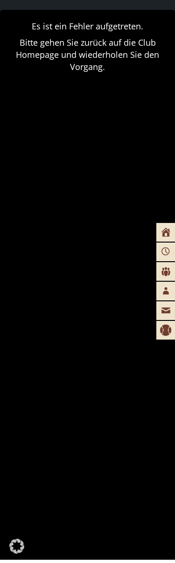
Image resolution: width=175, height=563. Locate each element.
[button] (17, 546)
